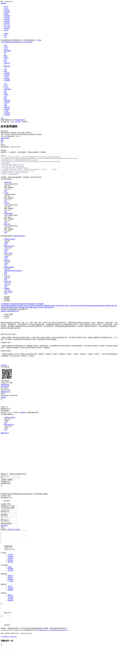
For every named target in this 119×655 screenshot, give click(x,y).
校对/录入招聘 (64, 305)
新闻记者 (7, 224)
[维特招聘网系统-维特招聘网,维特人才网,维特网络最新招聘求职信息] (16, 42)
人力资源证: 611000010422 (9, 636)
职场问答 (7, 23)
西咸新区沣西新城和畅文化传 (10, 311)
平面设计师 (7, 182)
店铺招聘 (10, 569)
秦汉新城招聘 (22, 304)
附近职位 (7, 28)
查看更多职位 (5, 433)
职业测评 (7, 17)
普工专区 (7, 25)
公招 (5, 69)
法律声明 (10, 558)
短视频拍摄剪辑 (9, 267)
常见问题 (10, 596)
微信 (5, 35)
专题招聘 (7, 15)
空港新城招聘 (13, 304)
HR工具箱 (7, 26)
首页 (5, 45)
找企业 (6, 30)
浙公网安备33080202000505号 (59, 630)
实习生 (6, 192)
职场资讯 (7, 10)
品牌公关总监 (8, 253)
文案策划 (7, 260)
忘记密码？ (17, 529)
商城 (5, 71)
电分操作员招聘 (82, 305)
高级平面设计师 (9, 246)
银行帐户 (10, 575)
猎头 (5, 61)
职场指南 (10, 600)
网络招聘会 (7, 50)
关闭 (2, 118)
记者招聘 (30, 305)
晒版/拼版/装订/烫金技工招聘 (38, 307)
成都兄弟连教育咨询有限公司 (13, 270)
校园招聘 (7, 73)
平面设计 (7, 203)
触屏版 (6, 33)
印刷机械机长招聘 (23, 307)
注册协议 (10, 556)
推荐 (2, 140)
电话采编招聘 (37, 305)
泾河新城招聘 (5, 304)
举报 (2, 142)
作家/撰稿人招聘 (22, 305)
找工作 (6, 6)
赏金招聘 (7, 78)
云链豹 (6, 242)
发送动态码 (4, 525)
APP (5, 37)
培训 (5, 59)
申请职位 (22, 120)
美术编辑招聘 (46, 305)
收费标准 (10, 579)
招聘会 (6, 14)
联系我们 (10, 560)
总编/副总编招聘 (6, 305)
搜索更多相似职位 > (20, 236)
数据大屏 (7, 63)
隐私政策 (10, 562)
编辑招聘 (14, 305)
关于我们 (10, 554)
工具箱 (6, 77)
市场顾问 (7, 288)
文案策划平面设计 (9, 239)
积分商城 (7, 19)
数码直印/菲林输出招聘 (107, 305)
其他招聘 (50, 307)
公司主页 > (4, 365)
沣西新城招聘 (31, 304)
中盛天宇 (7, 278)
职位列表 (18, 121)
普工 (5, 52)
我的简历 (23, 412)
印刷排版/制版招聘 (93, 305)
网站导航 (3, 3)
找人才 (6, 8)
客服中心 (10, 595)
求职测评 (10, 588)
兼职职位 (7, 21)
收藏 (17, 120)
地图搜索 (10, 590)
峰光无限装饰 (8, 292)
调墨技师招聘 (13, 307)
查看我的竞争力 (5, 392)
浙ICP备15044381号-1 (42, 630)
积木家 (6, 249)
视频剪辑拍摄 (8, 213)
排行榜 (10, 586)
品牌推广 (10, 577)
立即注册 (10, 529)
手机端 (39, 40)
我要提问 (3, 397)
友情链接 (10, 598)
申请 (5, 191)
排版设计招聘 (55, 305)
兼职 (5, 56)
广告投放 (10, 581)
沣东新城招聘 (40, 304)
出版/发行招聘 (73, 305)
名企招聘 (7, 12)
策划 (5, 274)
